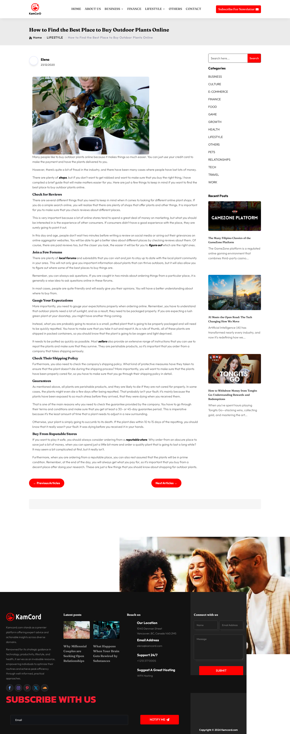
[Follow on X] (36, 688)
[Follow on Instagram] (18, 688)
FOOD (212, 107)
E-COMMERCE (218, 92)
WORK (212, 182)
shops (63, 177)
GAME (212, 114)
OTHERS (175, 9)
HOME (76, 9)
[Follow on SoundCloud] (44, 688)
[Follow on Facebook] (9, 688)
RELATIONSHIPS (219, 159)
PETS (211, 152)
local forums (67, 258)
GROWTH (215, 122)
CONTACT (193, 9)
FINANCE (134, 9)
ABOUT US (93, 9)
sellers (102, 341)
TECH (212, 167)
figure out (155, 245)
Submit (221, 670)
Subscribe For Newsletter (236, 9)
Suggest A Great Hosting (156, 670)
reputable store (136, 440)
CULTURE (214, 84)
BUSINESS (112, 9)
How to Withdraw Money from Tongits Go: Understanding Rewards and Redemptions (232, 395)
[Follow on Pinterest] (27, 688)
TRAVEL (213, 175)
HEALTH (214, 129)
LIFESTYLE (153, 9)
